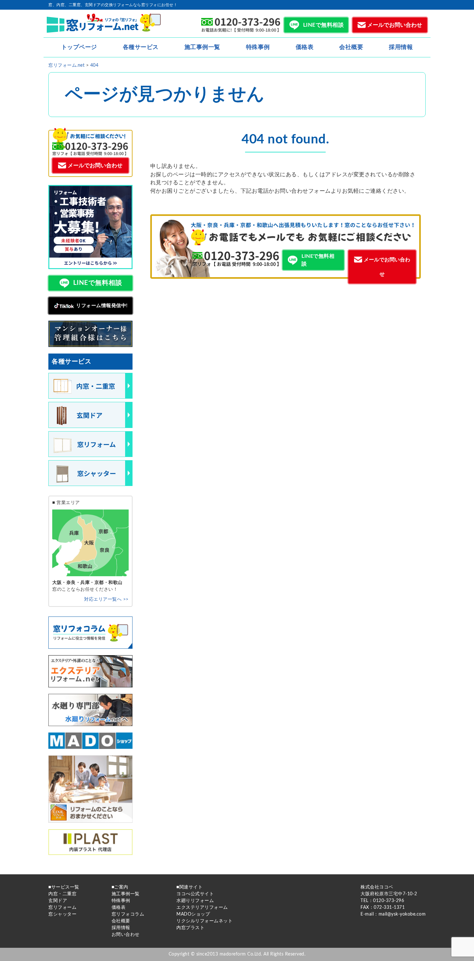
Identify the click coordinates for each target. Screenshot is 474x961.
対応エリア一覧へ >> (106, 599)
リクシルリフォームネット (204, 921)
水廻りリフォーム (195, 900)
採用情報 (401, 47)
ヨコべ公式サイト (195, 894)
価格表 (305, 47)
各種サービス (141, 47)
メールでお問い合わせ (394, 25)
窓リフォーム (62, 907)
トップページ (79, 47)
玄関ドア (57, 900)
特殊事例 (258, 47)
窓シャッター (62, 914)
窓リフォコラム (128, 914)
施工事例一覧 (202, 47)
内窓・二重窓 (62, 894)
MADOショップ (193, 914)
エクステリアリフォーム (202, 907)
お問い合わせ (126, 934)
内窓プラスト (190, 928)
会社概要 (351, 47)
